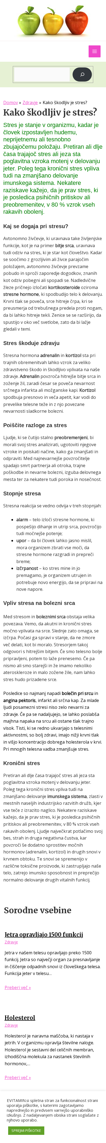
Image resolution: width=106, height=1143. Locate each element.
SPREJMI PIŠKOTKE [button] (26, 1130)
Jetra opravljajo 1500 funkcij (44, 934)
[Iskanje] (82, 74)
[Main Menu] (95, 51)
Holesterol (20, 1017)
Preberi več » (18, 987)
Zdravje (11, 942)
